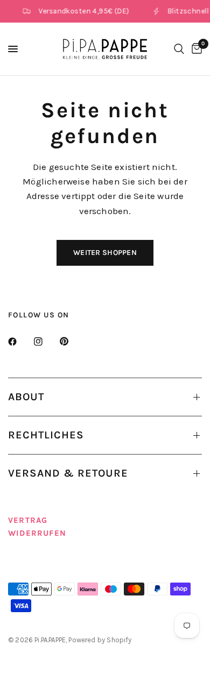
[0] (195, 49)
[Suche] (179, 49)
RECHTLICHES (46, 435)
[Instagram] (46, 341)
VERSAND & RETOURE (68, 473)
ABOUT (26, 397)
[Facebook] (20, 341)
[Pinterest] (71, 341)
